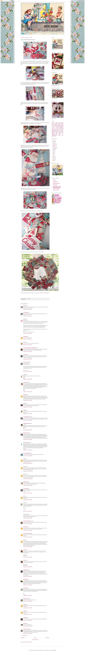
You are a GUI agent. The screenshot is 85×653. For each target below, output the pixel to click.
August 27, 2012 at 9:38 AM (27, 530)
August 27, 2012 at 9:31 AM (27, 523)
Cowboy (53, 125)
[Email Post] (29, 298)
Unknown (24, 336)
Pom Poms (61, 131)
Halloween (61, 127)
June (53, 152)
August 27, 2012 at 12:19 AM (27, 463)
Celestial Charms (26, 442)
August (54, 149)
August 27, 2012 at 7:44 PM (27, 607)
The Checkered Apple (26, 533)
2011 (54, 156)
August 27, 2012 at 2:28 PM (27, 557)
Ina (23, 496)
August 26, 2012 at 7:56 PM (27, 420)
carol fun (24, 354)
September (54, 148)
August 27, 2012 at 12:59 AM (27, 485)
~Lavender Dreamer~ (26, 416)
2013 (54, 141)
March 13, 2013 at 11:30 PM (27, 633)
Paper (62, 129)
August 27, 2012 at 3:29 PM (27, 576)
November (54, 145)
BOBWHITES (54, 123)
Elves (62, 125)
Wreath (24, 299)
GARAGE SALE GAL (26, 423)
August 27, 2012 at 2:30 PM (27, 566)
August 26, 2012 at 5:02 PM (27, 379)
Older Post (47, 637)
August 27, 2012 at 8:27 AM (27, 511)
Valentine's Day (56, 135)
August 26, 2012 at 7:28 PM (27, 413)
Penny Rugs (57, 130)
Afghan (59, 122)
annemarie (25, 526)
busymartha (25, 312)
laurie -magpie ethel (26, 453)
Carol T (24, 466)
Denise (24, 305)
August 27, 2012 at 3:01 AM (27, 499)
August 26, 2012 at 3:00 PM (27, 333)
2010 (54, 157)
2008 (54, 160)
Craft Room (56, 125)
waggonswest (25, 569)
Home (35, 637)
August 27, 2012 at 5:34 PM (27, 595)
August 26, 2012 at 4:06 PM (27, 359)
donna (24, 374)
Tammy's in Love (26, 362)
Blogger (55, 650)
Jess (24, 540)
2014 (54, 140)
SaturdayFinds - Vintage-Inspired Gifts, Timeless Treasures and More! (57, 187)
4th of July (54, 122)
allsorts (54, 179)
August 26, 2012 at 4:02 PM (27, 351)
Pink (52, 131)
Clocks (62, 124)
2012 (54, 142)
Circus (59, 124)
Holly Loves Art (25, 598)
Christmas (56, 124)
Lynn (24, 319)
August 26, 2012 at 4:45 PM (27, 371)
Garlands (61, 126)
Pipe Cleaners (56, 131)
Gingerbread (53, 127)
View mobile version (35, 639)
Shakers (57, 132)
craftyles (24, 617)
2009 (54, 159)
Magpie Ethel (55, 181)
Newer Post (23, 637)
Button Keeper (58, 123)
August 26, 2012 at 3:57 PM (27, 344)
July (53, 150)
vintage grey (25, 481)
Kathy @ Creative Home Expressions (29, 347)
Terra (24, 342)
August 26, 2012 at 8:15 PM (27, 439)
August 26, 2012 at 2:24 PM (27, 309)
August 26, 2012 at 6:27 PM (27, 400)
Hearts (58, 128)
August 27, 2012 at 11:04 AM (27, 546)
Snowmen (60, 132)
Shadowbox (54, 132)
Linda (24, 403)
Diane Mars (25, 579)
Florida (58, 126)
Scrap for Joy (25, 382)
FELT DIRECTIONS (54, 126)
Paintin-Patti (55, 184)
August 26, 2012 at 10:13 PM (27, 455)
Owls (60, 129)
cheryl (24, 604)
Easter (60, 125)
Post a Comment (24, 635)
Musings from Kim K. (56, 183)
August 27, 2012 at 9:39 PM (27, 620)
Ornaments (56, 129)
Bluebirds (61, 122)
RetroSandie (25, 488)
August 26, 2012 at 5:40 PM (27, 391)
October (54, 146)
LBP (24, 502)
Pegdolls (53, 130)
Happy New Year (54, 128)
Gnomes (57, 127)
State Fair (61, 133)
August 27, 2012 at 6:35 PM (27, 601)
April (53, 154)
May (53, 153)
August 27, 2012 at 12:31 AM (27, 471)
